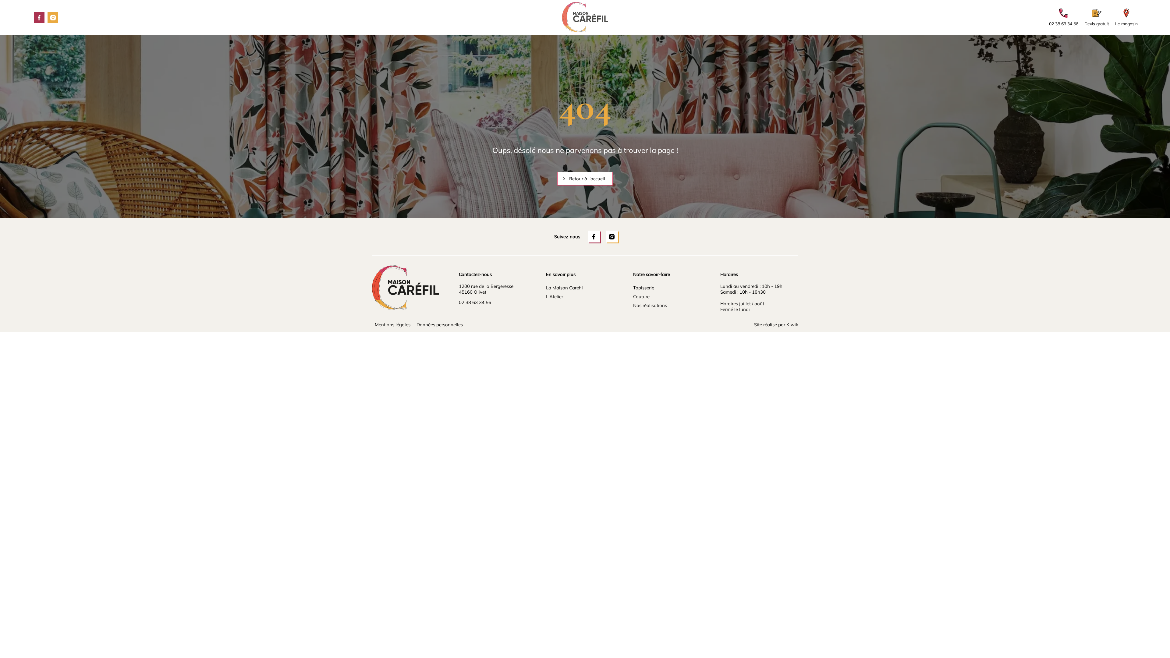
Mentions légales (392, 324)
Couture (641, 296)
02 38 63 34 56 (475, 302)
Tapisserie (643, 288)
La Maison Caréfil (564, 288)
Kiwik (792, 324)
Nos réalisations (650, 305)
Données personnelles (440, 324)
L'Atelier (554, 296)
